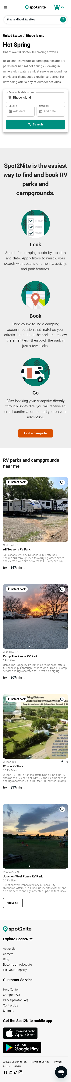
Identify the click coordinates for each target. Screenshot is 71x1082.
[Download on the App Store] (35, 1033)
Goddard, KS (10, 545)
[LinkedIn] (11, 1073)
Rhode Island (35, 35)
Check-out (44, 105)
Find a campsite (35, 433)
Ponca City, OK (11, 872)
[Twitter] (16, 1072)
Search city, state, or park (21, 92)
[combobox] (35, 97)
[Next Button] (63, 508)
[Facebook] (5, 1073)
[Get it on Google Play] (35, 1047)
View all (13, 903)
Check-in (13, 105)
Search (38, 124)
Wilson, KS (9, 762)
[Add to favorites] (62, 482)
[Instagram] (20, 1073)
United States (12, 35)
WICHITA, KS (10, 652)
